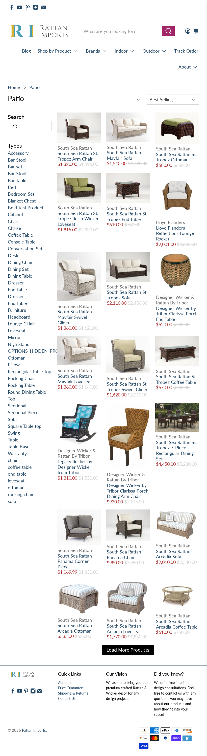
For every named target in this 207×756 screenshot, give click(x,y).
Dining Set (18, 269)
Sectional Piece (23, 412)
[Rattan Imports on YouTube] (19, 7)
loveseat (16, 480)
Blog (26, 51)
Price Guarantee (70, 688)
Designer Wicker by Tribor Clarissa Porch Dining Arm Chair (127, 490)
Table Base (19, 446)
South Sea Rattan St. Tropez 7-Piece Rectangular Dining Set (176, 450)
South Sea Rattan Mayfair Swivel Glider (75, 317)
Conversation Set (25, 248)
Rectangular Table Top (29, 371)
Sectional (17, 405)
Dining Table (20, 276)
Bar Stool (17, 160)
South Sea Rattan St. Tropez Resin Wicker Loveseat (78, 218)
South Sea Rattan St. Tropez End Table (127, 216)
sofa (12, 501)
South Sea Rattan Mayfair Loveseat (75, 378)
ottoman (16, 487)
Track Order (186, 51)
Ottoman (16, 358)
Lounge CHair (21, 323)
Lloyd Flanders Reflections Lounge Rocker (175, 233)
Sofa (12, 419)
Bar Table (17, 180)
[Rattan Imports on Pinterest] (28, 7)
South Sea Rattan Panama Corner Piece (75, 561)
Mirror (14, 337)
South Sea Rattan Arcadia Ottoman (75, 628)
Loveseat (16, 330)
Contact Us (66, 698)
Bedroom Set (21, 194)
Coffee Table (20, 235)
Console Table (22, 241)
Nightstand (19, 344)
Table (13, 439)
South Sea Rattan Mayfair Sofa (124, 155)
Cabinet (15, 214)
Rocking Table (21, 385)
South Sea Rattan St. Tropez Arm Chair (78, 156)
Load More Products (128, 650)
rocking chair (21, 494)
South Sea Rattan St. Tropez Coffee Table (176, 379)
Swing (14, 433)
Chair (13, 221)
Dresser (16, 282)
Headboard (19, 317)
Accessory (18, 153)
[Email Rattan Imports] (43, 7)
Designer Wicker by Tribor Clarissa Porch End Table (177, 313)
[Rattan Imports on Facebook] (12, 7)
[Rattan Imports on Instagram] (35, 7)
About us (65, 682)
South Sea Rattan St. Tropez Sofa (127, 294)
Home (14, 87)
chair (13, 460)
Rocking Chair (21, 378)
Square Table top (24, 426)
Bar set (15, 166)
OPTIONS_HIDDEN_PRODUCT (39, 351)
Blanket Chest (22, 201)
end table (17, 474)
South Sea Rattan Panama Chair (124, 554)
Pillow (14, 364)
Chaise (14, 228)
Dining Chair (20, 262)
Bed (12, 187)
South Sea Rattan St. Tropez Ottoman (176, 157)
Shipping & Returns (73, 693)
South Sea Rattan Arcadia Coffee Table (177, 624)
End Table (17, 289)
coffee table (20, 467)
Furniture (17, 310)
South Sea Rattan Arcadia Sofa (173, 554)
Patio (34, 87)
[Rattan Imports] (40, 31)
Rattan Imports (34, 730)
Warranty (17, 453)
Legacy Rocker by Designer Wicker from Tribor (75, 467)
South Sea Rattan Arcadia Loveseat (124, 628)
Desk (13, 255)
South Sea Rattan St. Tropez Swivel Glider (127, 386)
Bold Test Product (25, 207)
